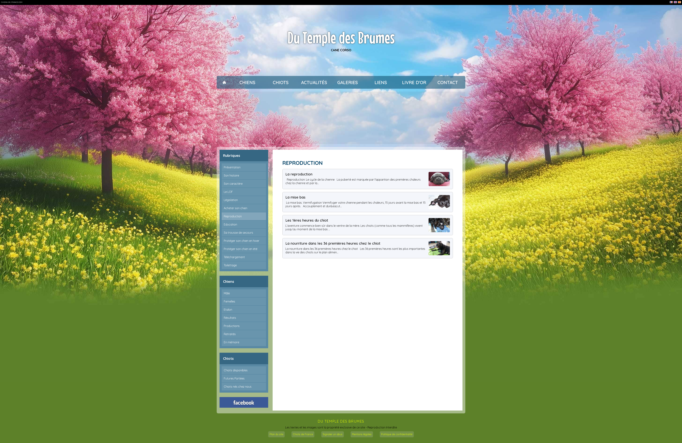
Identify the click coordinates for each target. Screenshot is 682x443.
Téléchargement (234, 257)
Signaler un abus (332, 434)
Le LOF (228, 192)
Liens (381, 82)
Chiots (281, 82)
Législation (231, 200)
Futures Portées (234, 378)
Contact (447, 82)
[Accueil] (224, 82)
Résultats (230, 318)
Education (230, 224)
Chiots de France (303, 434)
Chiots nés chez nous (237, 386)
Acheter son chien (235, 208)
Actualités (314, 82)
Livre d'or (414, 82)
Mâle (227, 293)
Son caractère (233, 183)
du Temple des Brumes (341, 421)
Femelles (229, 301)
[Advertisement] (341, 118)
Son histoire (231, 175)
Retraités (230, 334)
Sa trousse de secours (238, 232)
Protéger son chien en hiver (241, 241)
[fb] (244, 402)
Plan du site (276, 434)
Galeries (347, 82)
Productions (232, 326)
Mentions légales (362, 434)
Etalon (228, 309)
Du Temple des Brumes (341, 37)
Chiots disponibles (236, 370)
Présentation (232, 167)
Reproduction (233, 216)
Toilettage (230, 265)
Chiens (247, 82)
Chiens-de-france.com (11, 2)
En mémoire (231, 342)
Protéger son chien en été (240, 249)
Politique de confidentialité (396, 434)
